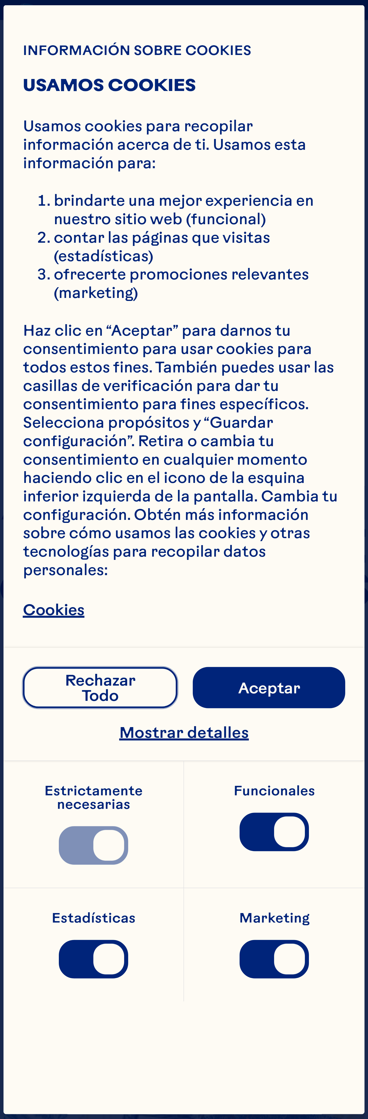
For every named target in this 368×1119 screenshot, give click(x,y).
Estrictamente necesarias (95, 797)
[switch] (93, 845)
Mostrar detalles (184, 732)
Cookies (53, 609)
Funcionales (274, 790)
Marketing (274, 918)
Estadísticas (94, 918)
